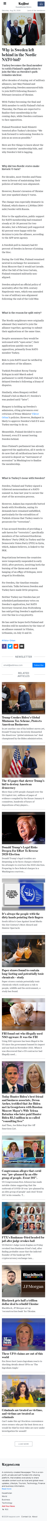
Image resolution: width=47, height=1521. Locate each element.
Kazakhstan (7, 1493)
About (34, 1517)
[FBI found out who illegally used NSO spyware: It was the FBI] (23, 1014)
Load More (23, 1444)
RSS (6, 1509)
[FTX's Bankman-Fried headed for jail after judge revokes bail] (23, 1218)
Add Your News (8, 1506)
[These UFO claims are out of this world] (23, 1334)
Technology (7, 1503)
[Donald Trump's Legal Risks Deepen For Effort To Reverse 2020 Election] (23, 828)
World (4, 1496)
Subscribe (38, 665)
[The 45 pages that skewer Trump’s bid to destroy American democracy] (23, 761)
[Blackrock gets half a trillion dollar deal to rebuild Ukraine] (23, 1281)
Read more (6, 1489)
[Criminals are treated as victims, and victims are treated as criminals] (23, 1390)
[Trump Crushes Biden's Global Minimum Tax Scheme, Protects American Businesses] (23, 698)
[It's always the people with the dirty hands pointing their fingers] (23, 894)
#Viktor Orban (8, 640)
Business (6, 1500)
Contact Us (26, 1517)
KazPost (23, 3)
